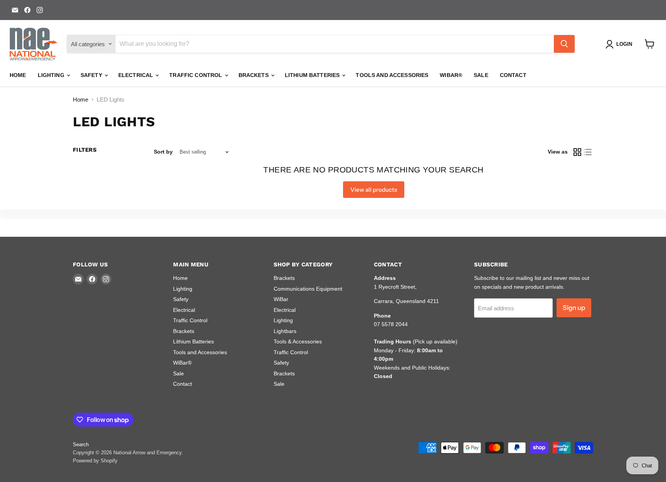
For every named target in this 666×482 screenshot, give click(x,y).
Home (18, 75)
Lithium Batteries (313, 75)
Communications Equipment (308, 289)
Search (81, 444)
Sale (481, 75)
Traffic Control (196, 75)
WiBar (281, 299)
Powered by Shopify (95, 461)
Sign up (574, 307)
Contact (513, 75)
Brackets (254, 75)
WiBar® (451, 75)
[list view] (588, 152)
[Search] (564, 44)
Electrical (136, 75)
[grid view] (577, 152)
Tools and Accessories (392, 75)
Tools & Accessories (298, 341)
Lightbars (285, 331)
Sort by (163, 152)
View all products (373, 189)
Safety (92, 75)
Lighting (52, 75)
